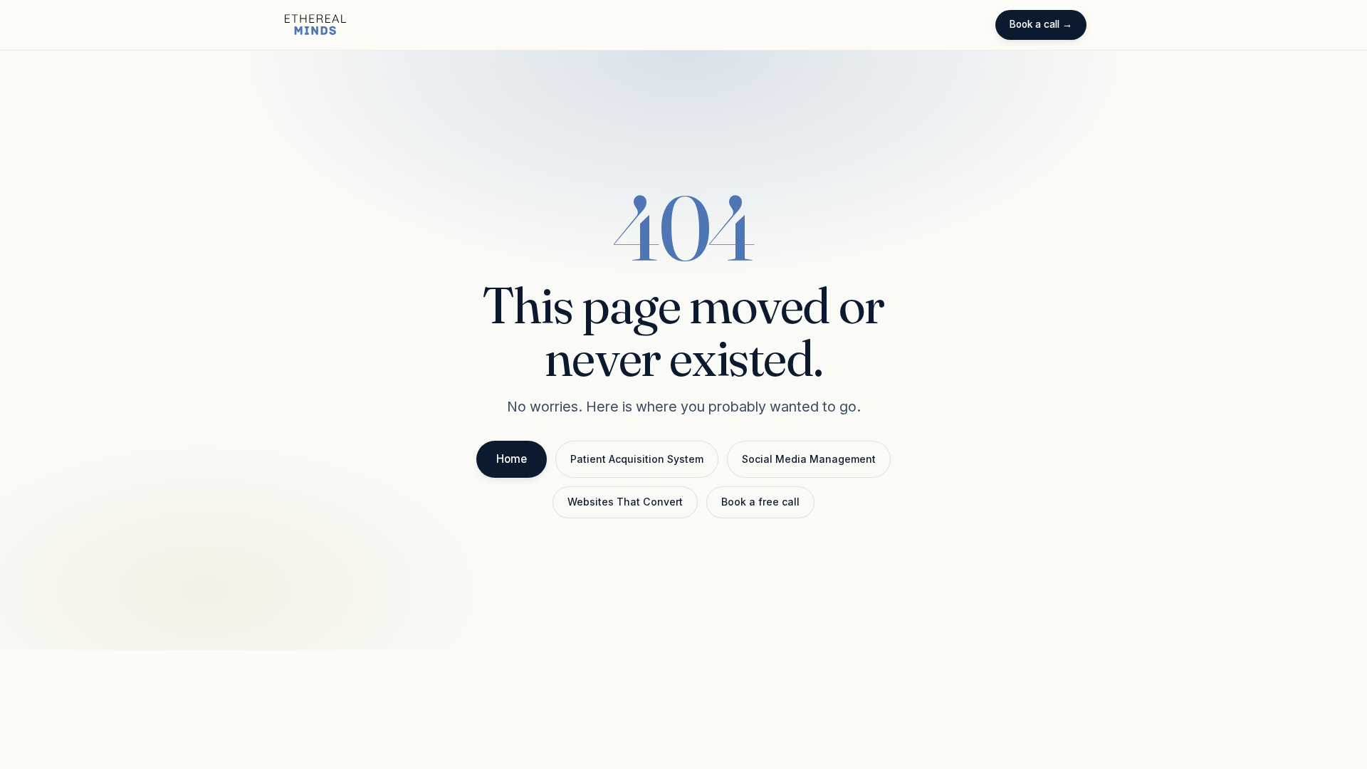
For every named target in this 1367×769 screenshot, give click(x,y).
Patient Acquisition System (636, 459)
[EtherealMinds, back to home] (315, 24)
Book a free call (760, 502)
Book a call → (1041, 24)
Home (511, 459)
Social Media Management (809, 459)
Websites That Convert (625, 502)
